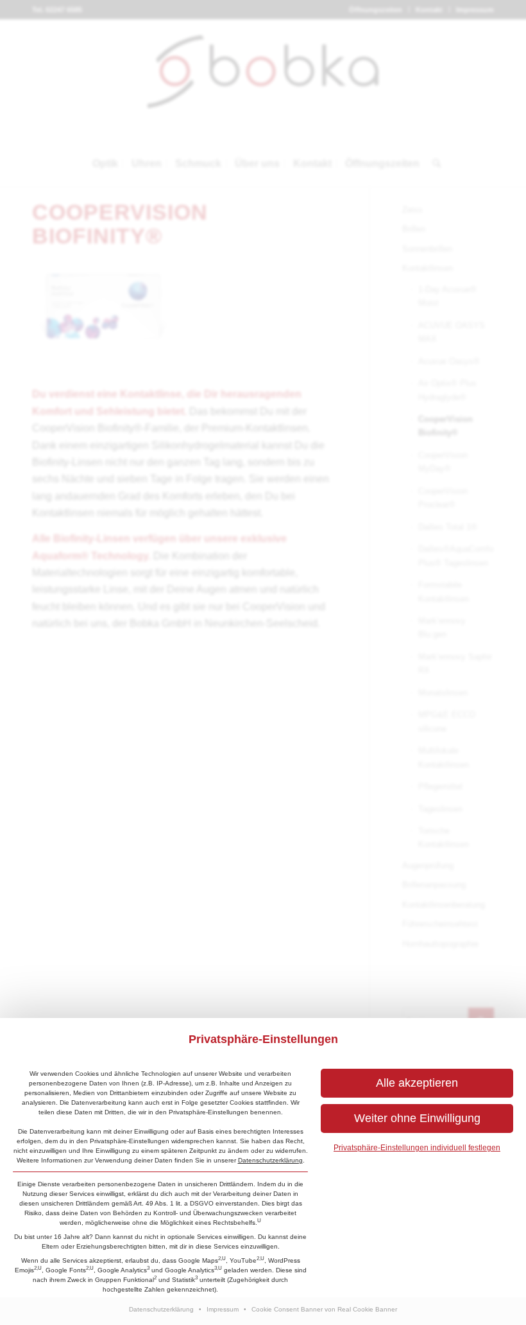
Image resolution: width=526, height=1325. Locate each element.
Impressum (223, 1309)
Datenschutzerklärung (270, 1160)
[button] (417, 1083)
